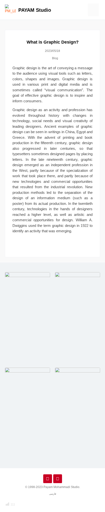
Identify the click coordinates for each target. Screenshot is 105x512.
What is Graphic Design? (53, 42)
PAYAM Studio (34, 10)
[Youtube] (57, 478)
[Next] (82, 247)
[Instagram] (47, 478)
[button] (93, 9)
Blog (55, 58)
